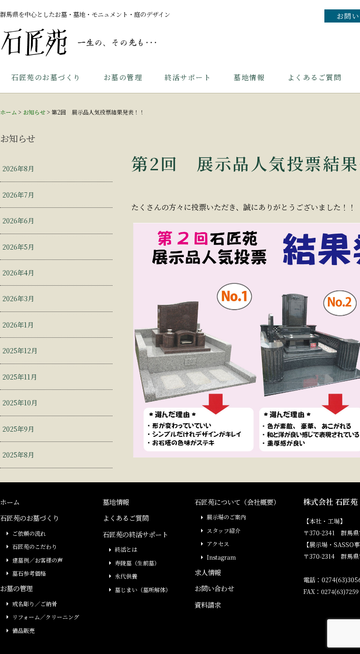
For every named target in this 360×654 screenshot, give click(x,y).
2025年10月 (20, 402)
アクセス (218, 544)
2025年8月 (18, 454)
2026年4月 (18, 272)
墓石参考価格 (29, 573)
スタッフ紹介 (223, 530)
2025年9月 (18, 428)
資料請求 (208, 604)
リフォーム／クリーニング (45, 617)
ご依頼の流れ (29, 533)
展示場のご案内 (226, 517)
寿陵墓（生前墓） (137, 563)
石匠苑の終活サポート (135, 534)
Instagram (221, 557)
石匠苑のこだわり (34, 546)
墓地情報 (248, 77)
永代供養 (126, 576)
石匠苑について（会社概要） (237, 502)
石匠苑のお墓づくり (46, 77)
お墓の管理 (123, 77)
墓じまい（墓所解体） (143, 589)
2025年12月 (20, 350)
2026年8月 (18, 168)
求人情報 (208, 572)
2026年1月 (18, 324)
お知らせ (34, 112)
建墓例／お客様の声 (37, 560)
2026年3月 (18, 298)
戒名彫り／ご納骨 (34, 604)
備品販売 (23, 630)
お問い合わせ (214, 588)
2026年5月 (18, 246)
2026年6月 (18, 220)
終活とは (126, 549)
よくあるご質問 (314, 77)
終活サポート (188, 77)
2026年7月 (18, 194)
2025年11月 (19, 376)
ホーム (8, 112)
